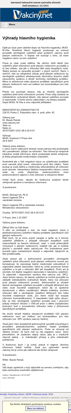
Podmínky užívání (16, 394)
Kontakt (3, 394)
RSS (51, 394)
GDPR (28, 394)
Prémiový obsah (40, 394)
